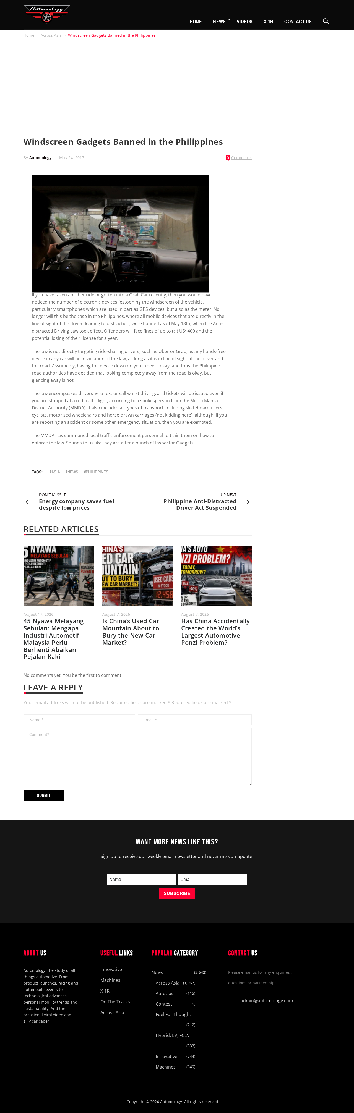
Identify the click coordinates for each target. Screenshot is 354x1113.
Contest (164, 1004)
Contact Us (298, 21)
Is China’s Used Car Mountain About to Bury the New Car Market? (130, 631)
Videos (245, 21)
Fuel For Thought (173, 1014)
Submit (44, 795)
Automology (40, 157)
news (72, 472)
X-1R (269, 21)
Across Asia (51, 35)
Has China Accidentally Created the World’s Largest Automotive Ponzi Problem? (215, 631)
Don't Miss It (52, 494)
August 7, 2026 (116, 614)
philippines (97, 472)
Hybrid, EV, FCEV (173, 1035)
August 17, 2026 (39, 614)
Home (196, 21)
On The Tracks (115, 1002)
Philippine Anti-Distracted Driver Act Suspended (199, 504)
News (219, 21)
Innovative (111, 969)
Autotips (164, 993)
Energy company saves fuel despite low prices (76, 504)
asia (55, 472)
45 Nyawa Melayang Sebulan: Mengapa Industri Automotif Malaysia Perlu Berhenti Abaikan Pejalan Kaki (54, 639)
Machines (110, 980)
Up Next (229, 494)
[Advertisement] (177, 82)
